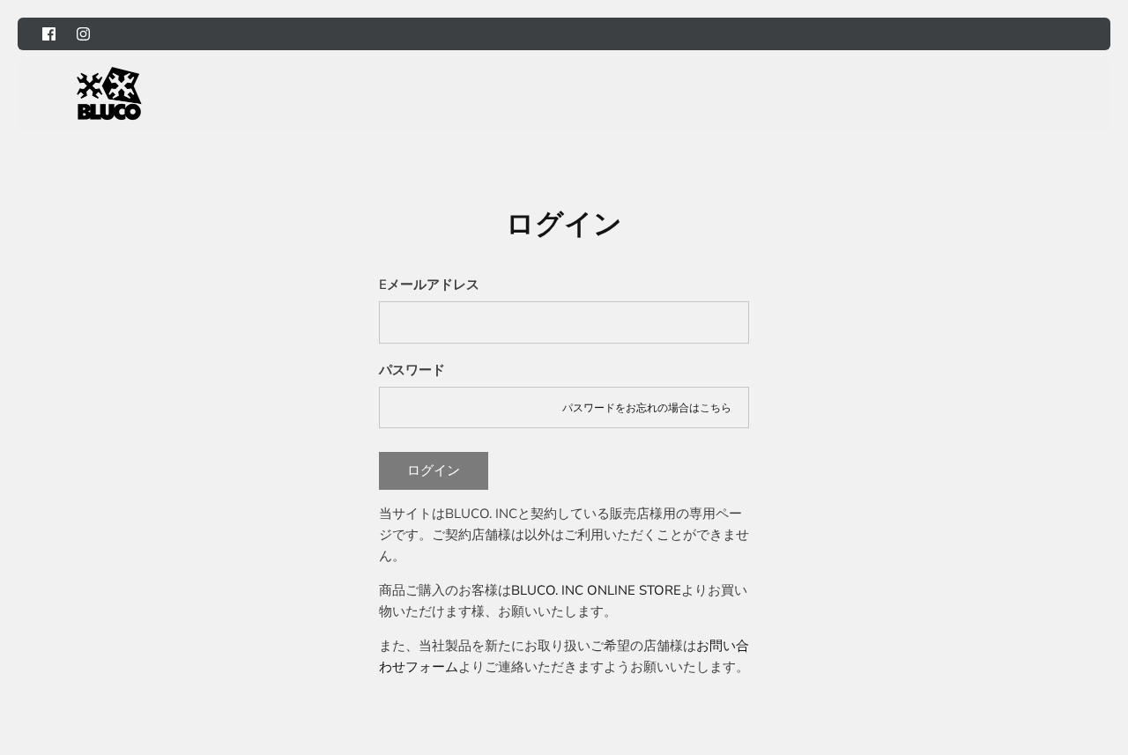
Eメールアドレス (429, 284)
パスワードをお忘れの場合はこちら (646, 408)
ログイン (433, 470)
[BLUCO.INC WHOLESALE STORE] (109, 93)
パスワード (412, 370)
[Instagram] (83, 34)
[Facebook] (49, 34)
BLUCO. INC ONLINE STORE (596, 590)
